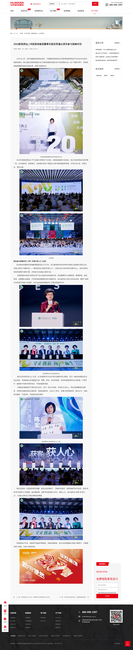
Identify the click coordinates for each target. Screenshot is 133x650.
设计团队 (53, 11)
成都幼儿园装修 (78, 635)
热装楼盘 (67, 11)
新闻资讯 (34, 33)
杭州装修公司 (66, 635)
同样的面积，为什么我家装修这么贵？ (106, 49)
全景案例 (27, 624)
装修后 (112, 75)
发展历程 (58, 621)
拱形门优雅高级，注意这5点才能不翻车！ (107, 56)
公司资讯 (41, 33)
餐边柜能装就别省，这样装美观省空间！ (107, 60)
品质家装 (81, 11)
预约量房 (43, 617)
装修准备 (98, 75)
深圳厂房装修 (32, 635)
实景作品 (24, 11)
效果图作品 (39, 11)
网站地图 (117, 643)
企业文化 (58, 617)
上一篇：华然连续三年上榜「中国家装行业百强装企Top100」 (33, 597)
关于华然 (94, 11)
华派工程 (12, 624)
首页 (12, 11)
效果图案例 (28, 621)
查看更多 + (118, 43)
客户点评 (43, 621)
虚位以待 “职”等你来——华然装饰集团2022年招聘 (110, 53)
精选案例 (12, 617)
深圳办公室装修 (43, 635)
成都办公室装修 (55, 635)
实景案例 (27, 617)
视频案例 (27, 627)
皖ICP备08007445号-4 (41, 643)
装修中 (106, 75)
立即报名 (107, 596)
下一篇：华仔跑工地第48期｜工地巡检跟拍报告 (72, 597)
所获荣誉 (58, 624)
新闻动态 (58, 627)
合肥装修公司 (21, 635)
